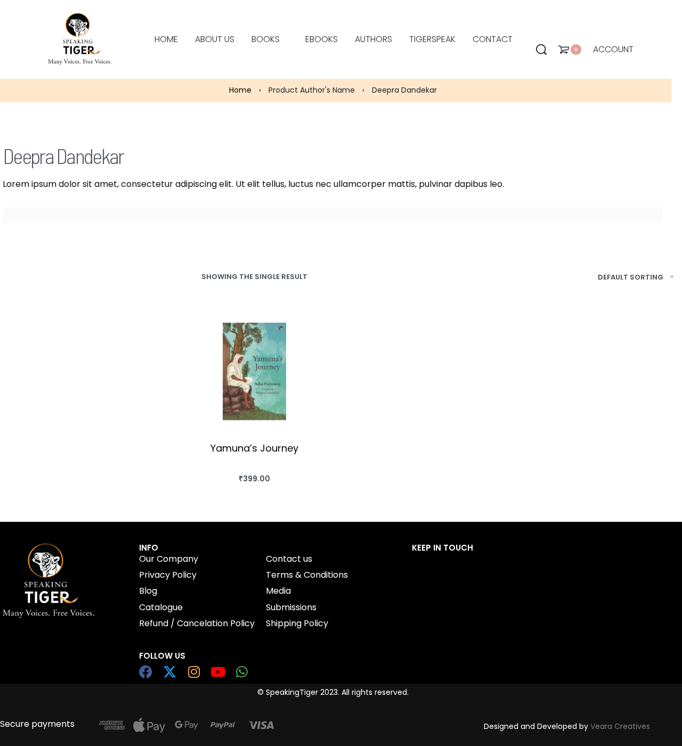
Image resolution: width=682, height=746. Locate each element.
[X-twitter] (169, 671)
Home (240, 90)
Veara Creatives (620, 726)
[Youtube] (217, 671)
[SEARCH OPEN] (541, 49)
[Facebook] (145, 671)
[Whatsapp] (241, 671)
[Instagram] (193, 671)
